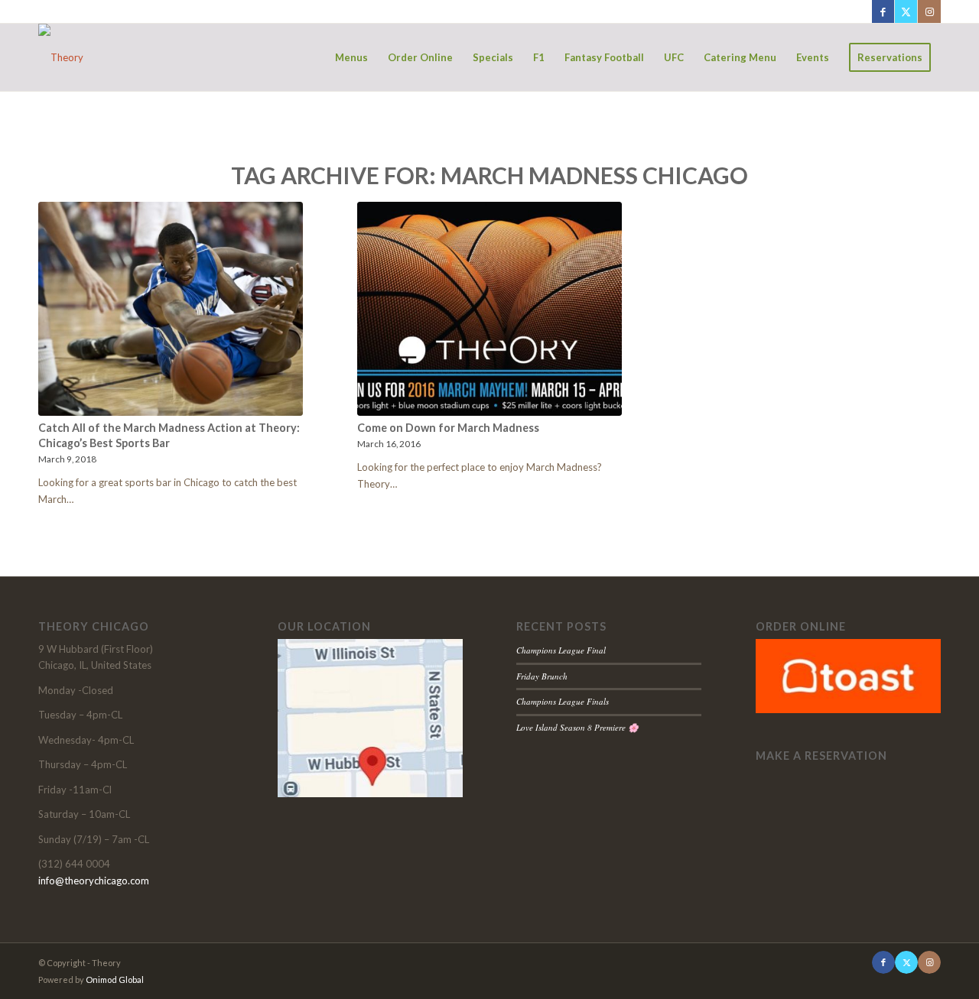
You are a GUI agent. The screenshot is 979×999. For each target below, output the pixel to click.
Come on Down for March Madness (448, 427)
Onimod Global (115, 979)
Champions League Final (561, 650)
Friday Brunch (542, 676)
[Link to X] (906, 11)
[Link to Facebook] (883, 11)
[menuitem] (351, 57)
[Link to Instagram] (929, 11)
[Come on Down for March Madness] (489, 309)
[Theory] (60, 57)
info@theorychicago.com (93, 880)
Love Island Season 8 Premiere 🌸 (577, 727)
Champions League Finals (562, 701)
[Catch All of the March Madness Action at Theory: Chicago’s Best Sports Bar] (170, 309)
